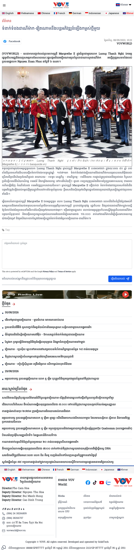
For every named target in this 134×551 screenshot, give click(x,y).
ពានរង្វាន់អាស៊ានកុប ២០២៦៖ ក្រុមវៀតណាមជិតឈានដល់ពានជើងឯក (36, 411)
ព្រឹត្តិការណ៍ (62, 502)
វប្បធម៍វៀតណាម (116, 502)
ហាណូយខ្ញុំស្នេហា (116, 517)
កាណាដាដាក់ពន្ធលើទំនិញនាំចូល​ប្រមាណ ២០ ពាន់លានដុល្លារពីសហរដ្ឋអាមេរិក (40, 442)
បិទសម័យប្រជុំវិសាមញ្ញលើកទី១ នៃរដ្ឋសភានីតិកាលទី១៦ (29, 435)
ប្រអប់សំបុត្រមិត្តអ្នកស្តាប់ (94, 508)
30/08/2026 (12, 313)
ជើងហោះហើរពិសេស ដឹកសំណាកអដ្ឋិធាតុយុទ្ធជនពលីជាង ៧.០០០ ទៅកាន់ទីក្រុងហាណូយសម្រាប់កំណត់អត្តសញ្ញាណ (59, 405)
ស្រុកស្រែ (87, 517)
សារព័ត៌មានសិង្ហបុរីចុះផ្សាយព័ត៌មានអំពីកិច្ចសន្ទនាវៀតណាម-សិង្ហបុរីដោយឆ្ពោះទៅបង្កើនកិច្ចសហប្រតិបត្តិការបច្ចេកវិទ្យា (58, 398)
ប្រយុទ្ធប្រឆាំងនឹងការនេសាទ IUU (66, 510)
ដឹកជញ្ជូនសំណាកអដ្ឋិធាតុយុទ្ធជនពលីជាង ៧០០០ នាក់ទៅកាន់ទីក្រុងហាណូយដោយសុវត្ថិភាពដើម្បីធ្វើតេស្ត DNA (56, 449)
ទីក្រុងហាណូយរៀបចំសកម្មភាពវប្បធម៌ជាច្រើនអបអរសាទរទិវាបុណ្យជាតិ (39, 357)
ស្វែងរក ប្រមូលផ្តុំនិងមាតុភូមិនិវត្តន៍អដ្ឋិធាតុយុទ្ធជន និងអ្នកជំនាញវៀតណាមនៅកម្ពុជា (45, 342)
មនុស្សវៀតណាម (65, 517)
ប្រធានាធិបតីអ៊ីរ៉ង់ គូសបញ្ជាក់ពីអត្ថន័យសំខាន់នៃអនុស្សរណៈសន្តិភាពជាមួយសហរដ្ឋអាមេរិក (48, 327)
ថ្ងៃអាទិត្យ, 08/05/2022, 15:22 (118, 40)
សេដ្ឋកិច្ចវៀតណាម (117, 508)
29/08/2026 (12, 371)
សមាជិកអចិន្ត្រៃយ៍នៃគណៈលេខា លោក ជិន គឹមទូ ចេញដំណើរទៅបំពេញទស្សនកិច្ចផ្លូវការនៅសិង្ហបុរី (49, 455)
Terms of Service (64, 272)
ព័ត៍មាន (6, 21)
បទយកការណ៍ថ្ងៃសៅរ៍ (93, 502)
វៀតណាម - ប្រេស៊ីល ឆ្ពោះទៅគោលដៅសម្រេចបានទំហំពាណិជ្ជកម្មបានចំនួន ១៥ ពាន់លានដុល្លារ (51, 349)
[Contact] (3, 547)
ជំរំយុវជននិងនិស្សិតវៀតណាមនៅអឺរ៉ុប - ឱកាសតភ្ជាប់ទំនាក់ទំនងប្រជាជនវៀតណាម (44, 335)
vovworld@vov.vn (16, 530)
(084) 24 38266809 (17, 513)
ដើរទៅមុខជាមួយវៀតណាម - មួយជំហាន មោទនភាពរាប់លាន (34, 320)
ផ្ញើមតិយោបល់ (118, 279)
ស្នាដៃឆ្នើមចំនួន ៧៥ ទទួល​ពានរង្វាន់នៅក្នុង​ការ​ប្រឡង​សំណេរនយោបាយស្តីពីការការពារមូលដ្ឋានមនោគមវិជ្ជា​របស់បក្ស (58, 462)
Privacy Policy (48, 272)
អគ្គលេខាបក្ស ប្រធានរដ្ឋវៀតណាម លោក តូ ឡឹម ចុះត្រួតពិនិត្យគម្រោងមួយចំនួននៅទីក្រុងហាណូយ (52, 379)
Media (61, 496)
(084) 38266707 (15, 518)
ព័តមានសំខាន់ (115, 496)
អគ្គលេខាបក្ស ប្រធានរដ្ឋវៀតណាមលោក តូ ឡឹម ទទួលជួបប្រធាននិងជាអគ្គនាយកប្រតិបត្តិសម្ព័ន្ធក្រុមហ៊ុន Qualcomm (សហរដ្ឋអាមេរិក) (67, 429)
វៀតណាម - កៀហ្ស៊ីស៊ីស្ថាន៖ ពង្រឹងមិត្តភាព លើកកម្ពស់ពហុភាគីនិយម (38, 364)
